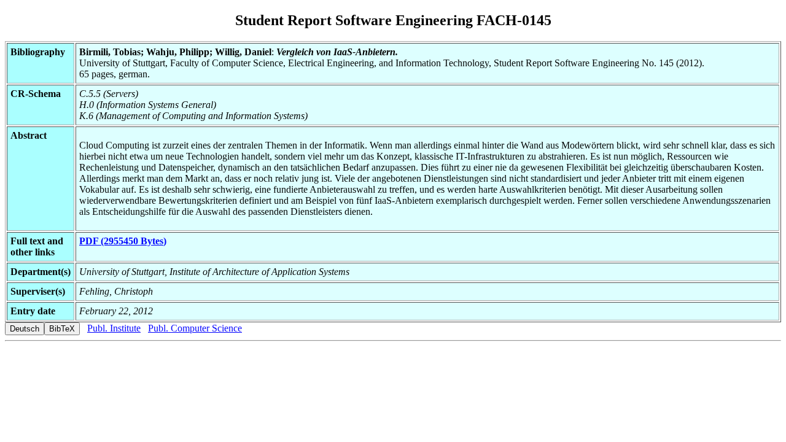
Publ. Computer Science (195, 328)
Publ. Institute (114, 328)
